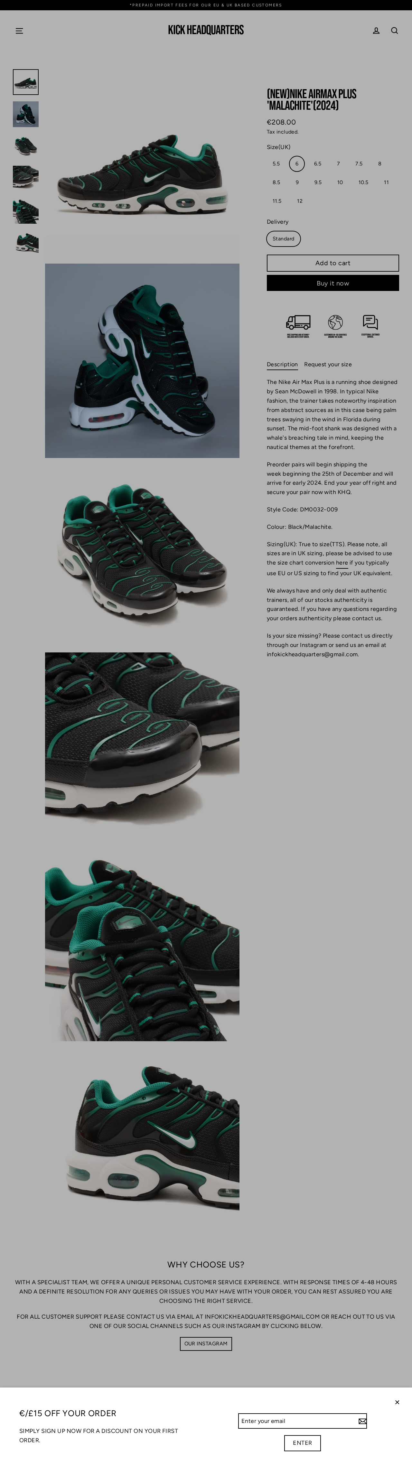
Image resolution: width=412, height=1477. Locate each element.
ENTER (302, 1442)
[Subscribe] (362, 1421)
